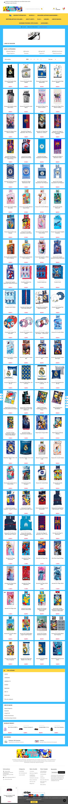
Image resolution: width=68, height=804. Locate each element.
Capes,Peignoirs (11, 53)
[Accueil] (10, 15)
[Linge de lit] (42, 51)
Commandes (43, 774)
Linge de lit (41, 53)
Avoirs (41, 776)
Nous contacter (33, 779)
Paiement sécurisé (34, 777)
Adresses (42, 777)
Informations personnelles (43, 772)
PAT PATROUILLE (23, 773)
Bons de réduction (44, 779)
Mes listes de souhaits (43, 782)
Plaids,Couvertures (57, 53)
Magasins (32, 783)
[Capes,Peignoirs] (10, 51)
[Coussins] (26, 51)
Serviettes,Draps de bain (10, 718)
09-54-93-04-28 (8, 779)
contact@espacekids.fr (10, 777)
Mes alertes (43, 784)
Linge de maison (8, 705)
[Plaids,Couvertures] (57, 51)
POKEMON (21, 771)
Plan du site (32, 781)
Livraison (32, 771)
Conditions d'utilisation (32, 775)
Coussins (26, 53)
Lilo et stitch (22, 775)
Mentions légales (34, 773)
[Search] (41, 9)
